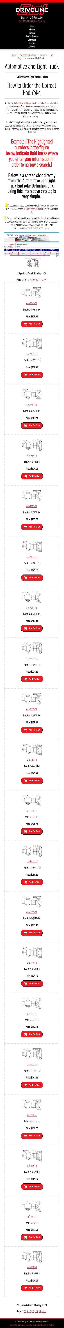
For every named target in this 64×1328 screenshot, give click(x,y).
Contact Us (32, 39)
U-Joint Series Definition (33, 208)
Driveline (32, 29)
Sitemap (29, 1325)
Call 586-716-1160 (27, 21)
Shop (32, 25)
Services (32, 32)
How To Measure (32, 36)
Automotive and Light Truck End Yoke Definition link (35, 103)
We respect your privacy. (17, 1325)
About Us (32, 46)
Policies (32, 43)
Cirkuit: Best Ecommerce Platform (43, 1325)
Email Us (41, 21)
